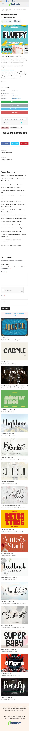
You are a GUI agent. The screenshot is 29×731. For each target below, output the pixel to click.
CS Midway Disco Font (8, 410)
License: (4, 98)
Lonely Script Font (6, 697)
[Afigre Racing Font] (14, 663)
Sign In (2, 1)
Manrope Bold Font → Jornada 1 (13, 224)
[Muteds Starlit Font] (14, 543)
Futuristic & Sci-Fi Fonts (14, 675)
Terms (5, 716)
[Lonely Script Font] (14, 687)
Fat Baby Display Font (6, 152)
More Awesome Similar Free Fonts (15, 314)
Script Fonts (22, 388)
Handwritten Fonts (12, 14)
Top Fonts (22, 718)
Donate (15, 112)
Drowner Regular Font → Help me (13, 187)
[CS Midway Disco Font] (14, 399)
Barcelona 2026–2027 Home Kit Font (18, 175)
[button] (27, 5)
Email (3, 302)
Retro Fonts (11, 412)
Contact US (16, 718)
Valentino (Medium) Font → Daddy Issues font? (16, 218)
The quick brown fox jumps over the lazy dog (15, 133)
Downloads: (6, 93)
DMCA (14, 716)
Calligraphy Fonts (5, 388)
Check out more (15, 105)
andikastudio (15, 96)
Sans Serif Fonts (12, 364)
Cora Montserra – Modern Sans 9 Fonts (12, 231)
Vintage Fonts (18, 340)
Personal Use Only (16, 98)
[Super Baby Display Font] (14, 639)
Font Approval (8, 718)
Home (3, 9)
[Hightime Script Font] (14, 423)
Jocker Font (4, 338)
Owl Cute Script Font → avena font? (13, 245)
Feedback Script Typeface (9, 577)
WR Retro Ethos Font (7, 529)
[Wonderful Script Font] (14, 591)
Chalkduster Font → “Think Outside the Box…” (16, 215)
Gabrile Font (5, 362)
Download (15, 102)
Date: (3, 90)
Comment (4, 271)
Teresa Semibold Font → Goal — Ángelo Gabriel (16, 228)
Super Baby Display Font (8, 649)
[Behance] (13, 728)
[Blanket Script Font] (14, 447)
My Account (16, 1)
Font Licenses (21, 716)
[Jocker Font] (14, 327)
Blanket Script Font (7, 457)
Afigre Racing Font (6, 673)
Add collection (15, 109)
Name (3, 295)
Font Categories (10, 9)
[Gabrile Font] (14, 351)
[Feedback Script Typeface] (14, 567)
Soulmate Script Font (7, 625)
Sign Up (8, 1)
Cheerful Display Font (7, 481)
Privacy (10, 716)
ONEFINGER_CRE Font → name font (13, 201)
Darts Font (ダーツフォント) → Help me (14, 184)
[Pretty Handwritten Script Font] (14, 495)
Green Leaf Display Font (7, 159)
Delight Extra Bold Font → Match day (14, 221)
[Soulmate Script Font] (14, 615)
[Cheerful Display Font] (14, 471)
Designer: (4, 96)
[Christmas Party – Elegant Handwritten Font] (14, 375)
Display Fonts (18, 9)
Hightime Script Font (7, 434)
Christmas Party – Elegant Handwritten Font (14, 386)
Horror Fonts (11, 340)
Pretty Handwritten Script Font (10, 505)
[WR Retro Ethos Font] (14, 519)
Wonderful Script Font (8, 601)
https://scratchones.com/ (7, 70)
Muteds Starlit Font (7, 553)
